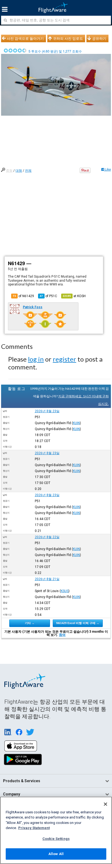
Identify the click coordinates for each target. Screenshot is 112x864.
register (64, 359)
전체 (28, 171)
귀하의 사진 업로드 (68, 38)
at (74, 296)
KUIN (76, 423)
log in (36, 359)
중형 (9, 171)
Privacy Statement (34, 828)
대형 (18, 171)
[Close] (105, 804)
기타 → (30, 623)
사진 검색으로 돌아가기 (25, 38)
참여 (62, 635)
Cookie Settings (56, 839)
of (48, 296)
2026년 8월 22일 (47, 537)
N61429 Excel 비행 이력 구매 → (77, 623)
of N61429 (23, 296)
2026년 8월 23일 (47, 411)
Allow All (56, 854)
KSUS (65, 591)
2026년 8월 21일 (47, 579)
